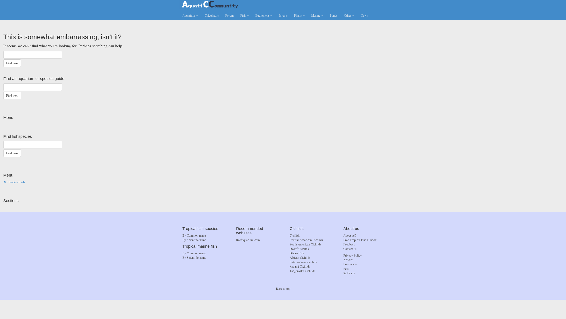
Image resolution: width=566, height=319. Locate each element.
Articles (348, 260)
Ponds (333, 15)
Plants (298, 15)
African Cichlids (300, 257)
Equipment (262, 15)
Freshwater (350, 264)
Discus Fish (297, 253)
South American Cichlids (305, 244)
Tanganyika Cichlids (302, 271)
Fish (243, 15)
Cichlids (295, 235)
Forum (229, 15)
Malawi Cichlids (300, 266)
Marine (316, 15)
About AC (349, 235)
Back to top (283, 288)
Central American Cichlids (306, 240)
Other (348, 15)
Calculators (212, 15)
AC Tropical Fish (14, 182)
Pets (345, 268)
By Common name (194, 235)
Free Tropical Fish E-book (360, 240)
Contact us (349, 249)
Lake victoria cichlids (303, 262)
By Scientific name (194, 240)
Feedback (349, 244)
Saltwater (349, 273)
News (364, 15)
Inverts (283, 15)
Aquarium (189, 15)
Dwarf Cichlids (299, 249)
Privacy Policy (352, 255)
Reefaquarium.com (248, 240)
